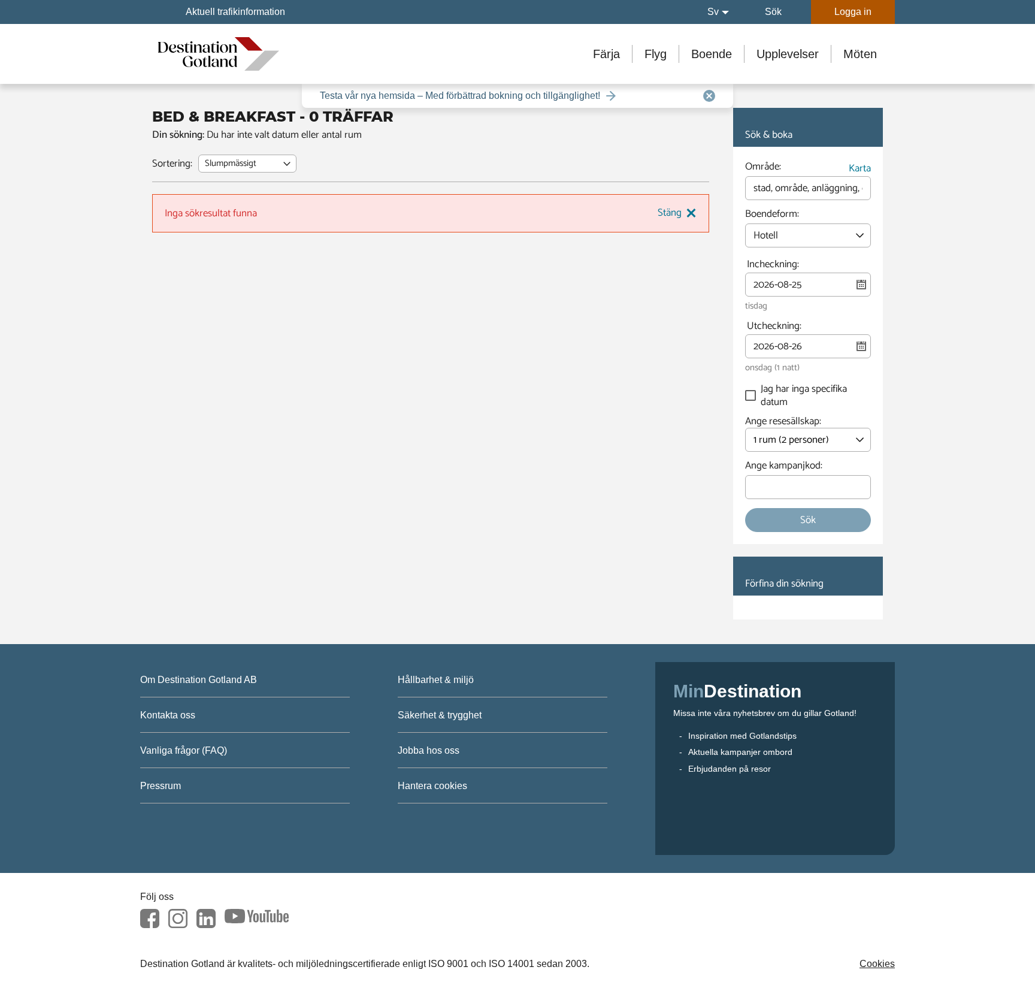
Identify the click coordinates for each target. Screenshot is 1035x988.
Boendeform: (772, 215)
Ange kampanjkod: (783, 467)
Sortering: (172, 163)
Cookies (877, 964)
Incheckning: (773, 264)
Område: (763, 168)
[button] (718, 12)
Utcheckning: (774, 326)
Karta (860, 168)
